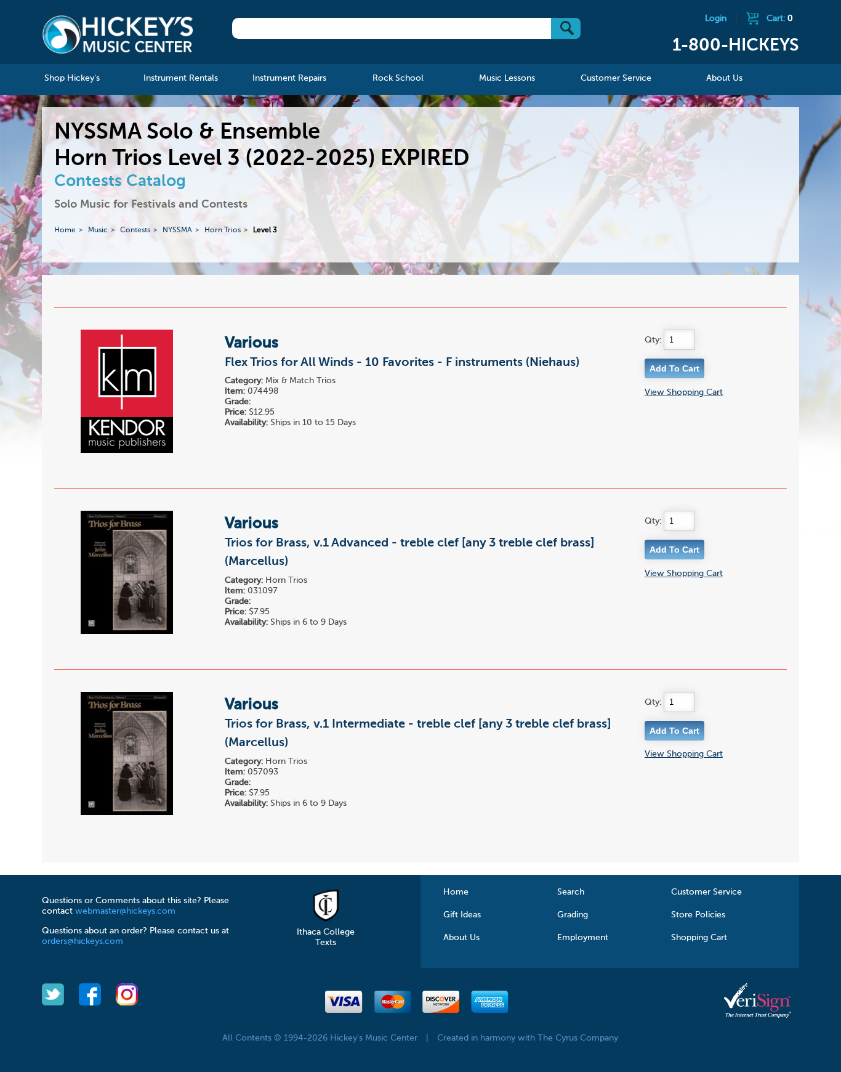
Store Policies (698, 915)
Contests (135, 230)
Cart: (780, 18)
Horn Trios (222, 230)
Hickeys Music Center (117, 34)
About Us (461, 937)
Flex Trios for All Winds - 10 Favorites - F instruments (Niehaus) (402, 363)
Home (65, 230)
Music (98, 230)
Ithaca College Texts (326, 937)
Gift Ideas (462, 915)
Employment (582, 937)
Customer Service (706, 892)
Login (715, 18)
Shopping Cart (699, 937)
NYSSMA (177, 230)
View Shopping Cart (684, 392)
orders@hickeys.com (82, 941)
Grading (572, 915)
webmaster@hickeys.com (125, 911)
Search (570, 892)
